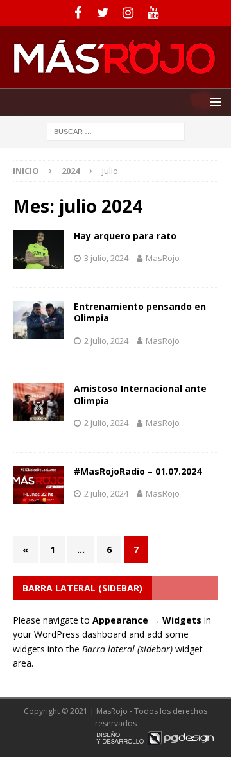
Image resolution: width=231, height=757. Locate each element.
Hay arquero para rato (125, 236)
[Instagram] (128, 13)
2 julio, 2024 (106, 340)
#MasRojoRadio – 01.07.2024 (137, 471)
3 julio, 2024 (106, 258)
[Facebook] (78, 13)
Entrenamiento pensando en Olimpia (140, 312)
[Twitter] (103, 13)
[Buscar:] (116, 130)
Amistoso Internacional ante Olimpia (140, 394)
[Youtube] (153, 13)
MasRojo (163, 258)
